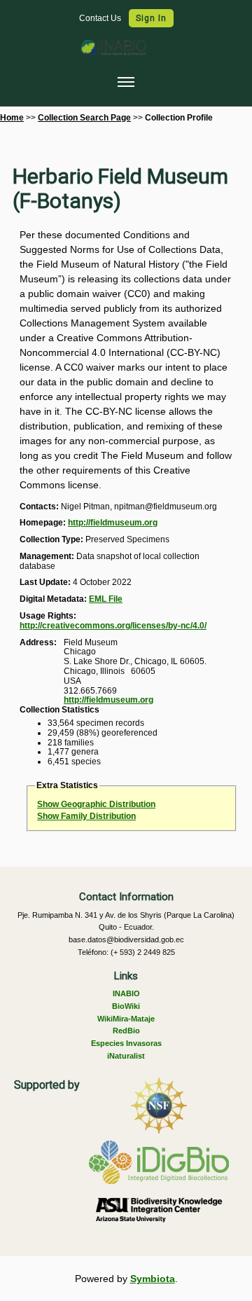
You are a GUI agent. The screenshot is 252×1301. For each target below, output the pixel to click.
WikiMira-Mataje (126, 1018)
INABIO (126, 993)
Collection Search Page (84, 118)
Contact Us (101, 18)
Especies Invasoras (126, 1043)
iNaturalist (126, 1056)
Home (12, 118)
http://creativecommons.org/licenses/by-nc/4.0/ (113, 626)
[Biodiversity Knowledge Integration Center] (159, 1209)
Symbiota (152, 1278)
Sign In (151, 18)
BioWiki (126, 1006)
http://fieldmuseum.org (113, 523)
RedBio (126, 1030)
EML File (105, 599)
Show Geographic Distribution (96, 804)
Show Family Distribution (86, 816)
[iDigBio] (159, 1162)
